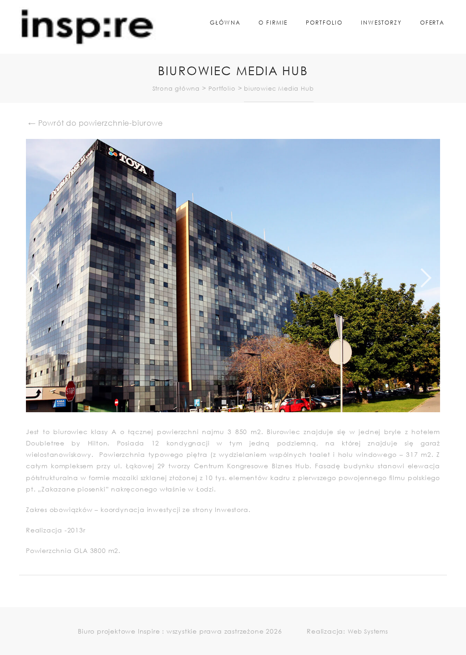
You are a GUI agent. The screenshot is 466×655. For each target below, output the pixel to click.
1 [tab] (226, 409)
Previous (19, 275)
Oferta (432, 22)
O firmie (273, 22)
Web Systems (368, 631)
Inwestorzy (381, 22)
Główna (225, 22)
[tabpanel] (233, 275)
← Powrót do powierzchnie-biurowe (95, 123)
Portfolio (324, 22)
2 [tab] (235, 409)
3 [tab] (244, 409)
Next (446, 275)
